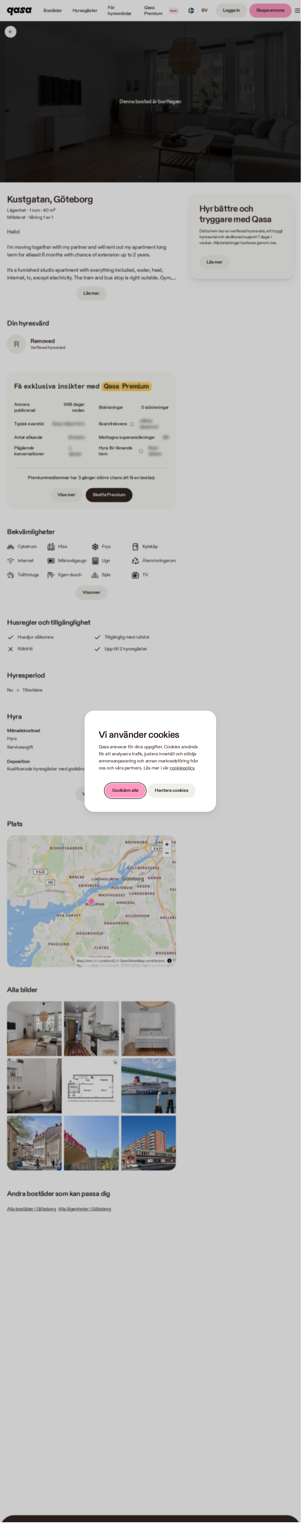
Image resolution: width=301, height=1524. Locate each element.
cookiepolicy (182, 768)
